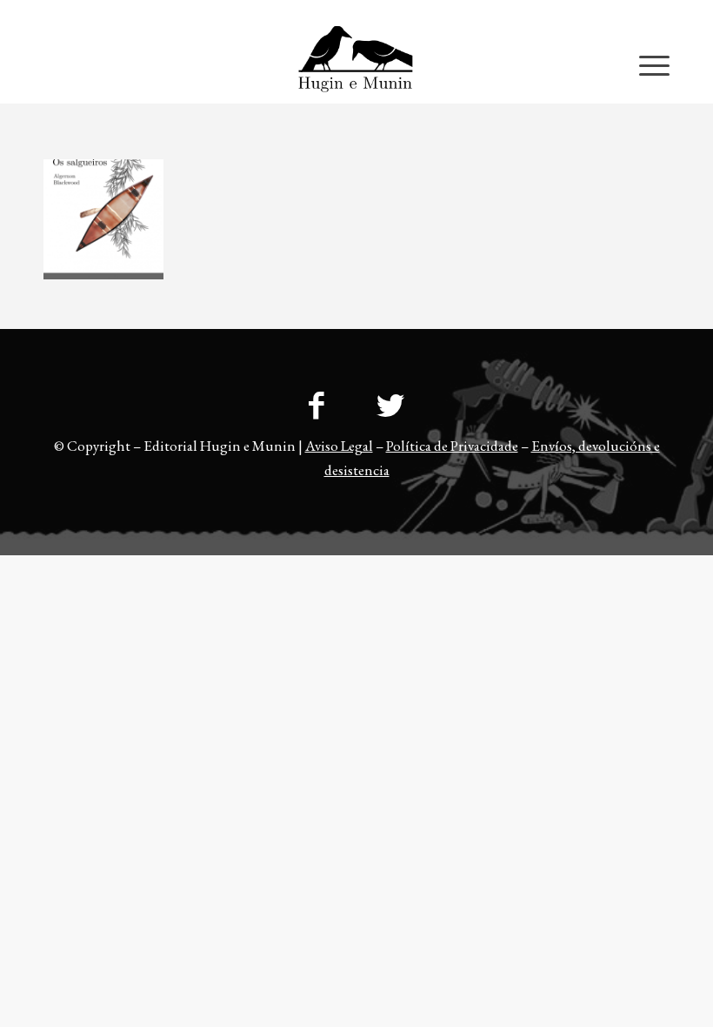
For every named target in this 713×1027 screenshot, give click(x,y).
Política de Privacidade (452, 445)
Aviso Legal (339, 445)
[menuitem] (635, 13)
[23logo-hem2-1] (356, 64)
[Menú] (646, 64)
